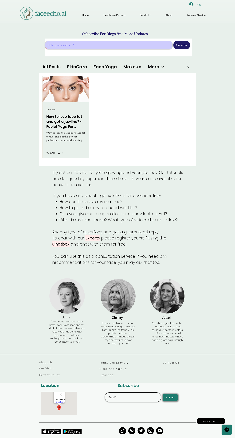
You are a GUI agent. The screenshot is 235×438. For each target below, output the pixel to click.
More (153, 66)
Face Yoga (105, 66)
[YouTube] (159, 430)
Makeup (132, 66)
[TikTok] (122, 430)
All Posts (51, 66)
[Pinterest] (131, 430)
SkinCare (77, 66)
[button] (114, 14)
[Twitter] (141, 430)
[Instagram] (150, 430)
